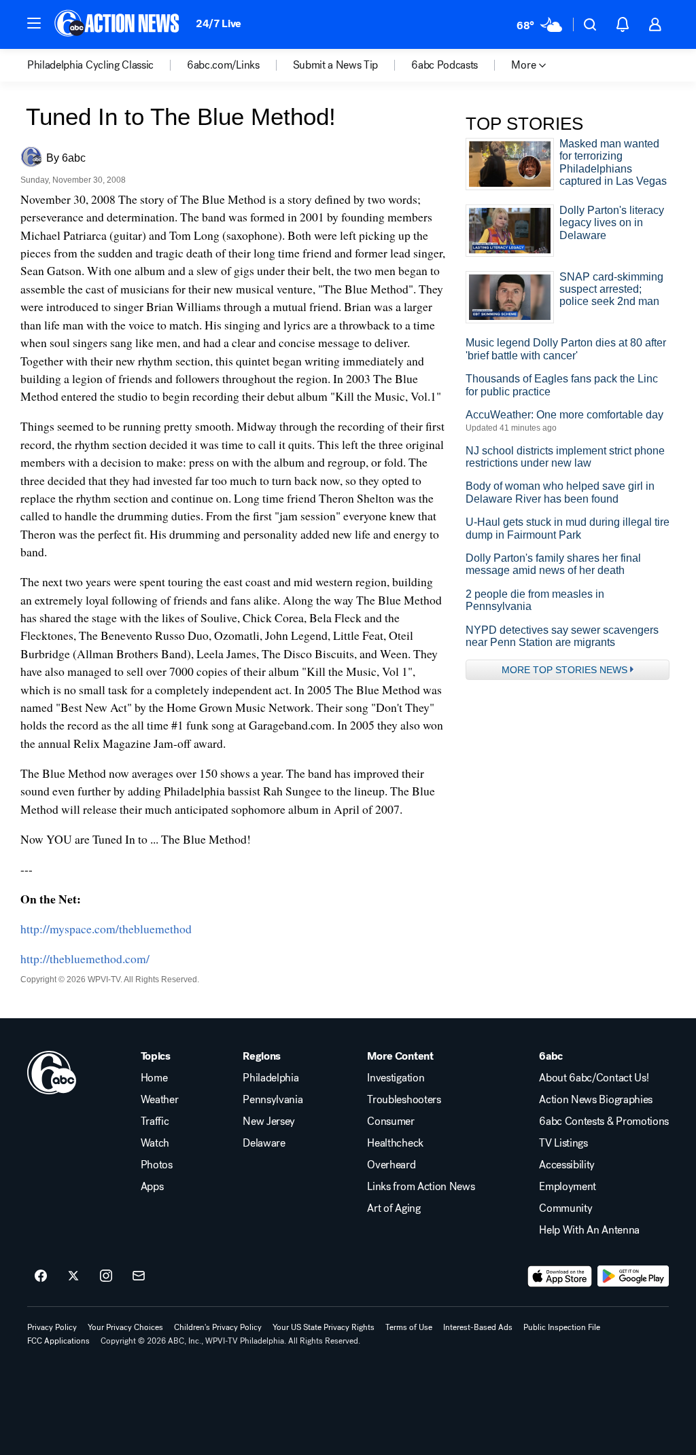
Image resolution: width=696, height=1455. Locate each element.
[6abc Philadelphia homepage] (118, 24)
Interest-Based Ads (477, 1327)
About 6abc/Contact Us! (593, 1078)
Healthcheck (395, 1143)
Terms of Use (408, 1327)
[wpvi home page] (51, 1072)
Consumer (390, 1121)
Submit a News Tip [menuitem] (336, 65)
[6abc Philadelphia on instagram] (106, 1276)
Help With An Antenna (589, 1230)
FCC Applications (58, 1341)
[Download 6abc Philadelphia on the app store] (560, 1276)
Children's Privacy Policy (218, 1327)
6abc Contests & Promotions (604, 1121)
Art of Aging (393, 1208)
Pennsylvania (272, 1099)
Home (154, 1078)
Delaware (264, 1143)
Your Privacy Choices (125, 1327)
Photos (157, 1165)
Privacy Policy (52, 1327)
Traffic (155, 1121)
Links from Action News (420, 1186)
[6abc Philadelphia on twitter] (73, 1276)
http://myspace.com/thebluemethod (106, 928)
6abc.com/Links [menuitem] (223, 65)
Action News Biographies (595, 1099)
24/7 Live (218, 23)
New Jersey (269, 1121)
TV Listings (563, 1143)
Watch (155, 1143)
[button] (34, 23)
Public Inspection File (561, 1327)
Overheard (391, 1165)
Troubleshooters (403, 1099)
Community (565, 1208)
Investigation (395, 1078)
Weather (160, 1099)
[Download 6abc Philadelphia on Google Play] (633, 1276)
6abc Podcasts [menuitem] (444, 65)
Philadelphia (270, 1078)
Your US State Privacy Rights (324, 1327)
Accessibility (567, 1165)
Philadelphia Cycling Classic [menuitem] (90, 65)
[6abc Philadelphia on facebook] (40, 1276)
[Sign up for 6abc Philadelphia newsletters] (138, 1276)
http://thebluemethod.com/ (85, 958)
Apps (152, 1186)
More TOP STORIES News (564, 669)
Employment (567, 1186)
